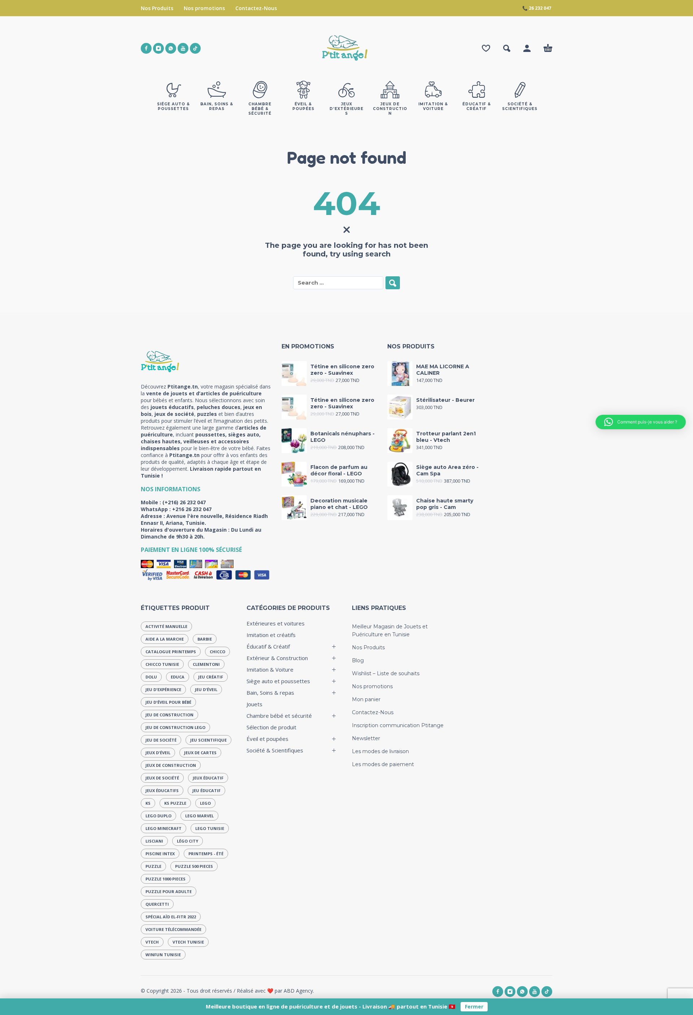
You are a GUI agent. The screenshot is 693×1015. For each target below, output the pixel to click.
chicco (217, 651)
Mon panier (366, 699)
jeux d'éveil (157, 752)
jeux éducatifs (162, 790)
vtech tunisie (188, 942)
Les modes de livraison (380, 751)
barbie (204, 639)
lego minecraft (163, 828)
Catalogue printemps (170, 651)
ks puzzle (175, 803)
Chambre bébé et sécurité (279, 715)
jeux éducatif (208, 778)
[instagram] (158, 48)
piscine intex (160, 853)
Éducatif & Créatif (268, 646)
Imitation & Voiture (270, 669)
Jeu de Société (160, 740)
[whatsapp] (170, 48)
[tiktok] (195, 48)
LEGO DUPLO (158, 815)
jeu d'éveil (206, 689)
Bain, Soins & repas (270, 692)
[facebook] (146, 48)
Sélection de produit (271, 727)
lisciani (154, 841)
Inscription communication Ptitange (398, 725)
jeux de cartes (200, 752)
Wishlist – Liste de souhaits (385, 673)
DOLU (151, 677)
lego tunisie (209, 828)
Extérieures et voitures (276, 623)
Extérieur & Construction (277, 658)
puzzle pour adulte (168, 891)
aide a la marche (164, 639)
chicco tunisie (162, 664)
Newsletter (366, 738)
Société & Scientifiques (275, 750)
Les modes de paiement (383, 764)
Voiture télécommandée (173, 929)
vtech (152, 942)
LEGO (205, 803)
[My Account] (527, 48)
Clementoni (206, 664)
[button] (506, 48)
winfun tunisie (163, 954)
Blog (358, 660)
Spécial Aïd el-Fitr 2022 (170, 916)
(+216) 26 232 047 (184, 502)
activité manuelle (166, 626)
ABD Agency (298, 990)
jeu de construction (169, 714)
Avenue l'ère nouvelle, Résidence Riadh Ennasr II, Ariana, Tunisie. (204, 519)
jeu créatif (210, 677)
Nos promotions (204, 8)
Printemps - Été (205, 853)
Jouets (254, 704)
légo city (187, 841)
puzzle (153, 866)
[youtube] (183, 48)
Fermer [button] (474, 1006)
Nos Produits (157, 8)
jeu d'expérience (163, 689)
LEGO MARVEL (199, 815)
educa (177, 677)
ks (148, 803)
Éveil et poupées (267, 738)
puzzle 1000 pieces (165, 879)
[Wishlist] (486, 48)
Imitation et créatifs (271, 635)
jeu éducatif (206, 790)
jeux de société (162, 778)
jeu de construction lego (175, 727)
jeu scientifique (208, 740)
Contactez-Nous (256, 8)
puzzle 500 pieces (194, 866)
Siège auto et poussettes (278, 681)
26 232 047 (540, 8)
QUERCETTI (157, 904)
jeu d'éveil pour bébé (168, 702)
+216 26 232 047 (192, 509)
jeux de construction (170, 765)
